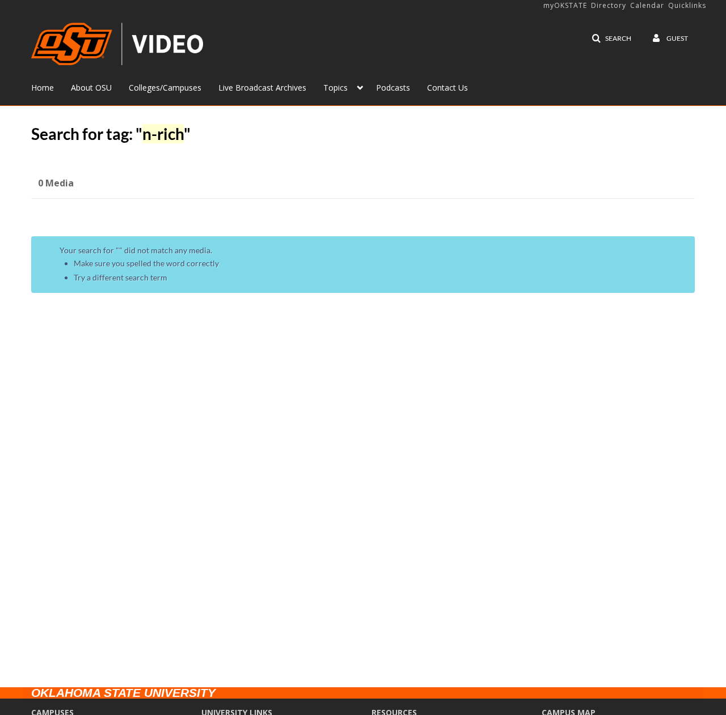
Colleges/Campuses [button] (165, 87)
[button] (611, 38)
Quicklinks (687, 5)
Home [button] (42, 87)
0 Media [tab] (56, 183)
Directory (608, 5)
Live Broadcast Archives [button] (262, 87)
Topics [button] (335, 87)
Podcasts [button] (393, 87)
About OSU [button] (91, 87)
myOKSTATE (565, 5)
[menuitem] (51, 86)
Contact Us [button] (447, 87)
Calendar (647, 5)
